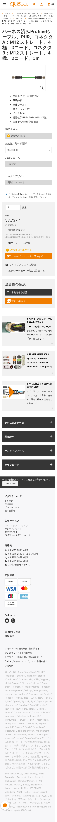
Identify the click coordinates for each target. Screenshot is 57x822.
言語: (14, 632)
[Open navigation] (4, 4)
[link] (28, 293)
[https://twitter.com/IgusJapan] (13, 620)
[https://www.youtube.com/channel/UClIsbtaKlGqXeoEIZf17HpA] (7, 620)
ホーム (7, 14)
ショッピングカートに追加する (25, 257)
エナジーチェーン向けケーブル (26, 14)
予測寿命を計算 (23, 293)
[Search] (34, 4)
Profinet (19, 19)
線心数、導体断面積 (16, 143)
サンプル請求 (19, 301)
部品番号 (10, 129)
